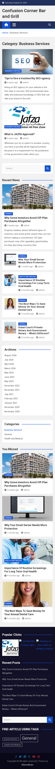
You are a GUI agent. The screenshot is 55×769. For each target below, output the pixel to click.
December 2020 (12, 407)
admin (26, 82)
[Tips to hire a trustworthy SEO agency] (27, 61)
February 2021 (11, 398)
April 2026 (9, 364)
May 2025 (9, 372)
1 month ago (27, 266)
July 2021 (8, 394)
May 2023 (9, 381)
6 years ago (12, 82)
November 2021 (12, 390)
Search (48, 168)
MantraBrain (27, 764)
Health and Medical (27, 277)
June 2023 (9, 377)
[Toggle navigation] (14, 24)
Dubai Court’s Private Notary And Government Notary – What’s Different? (33, 330)
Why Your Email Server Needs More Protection (32, 261)
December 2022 (12, 385)
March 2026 (10, 368)
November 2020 (12, 411)
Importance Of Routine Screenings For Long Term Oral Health (33, 283)
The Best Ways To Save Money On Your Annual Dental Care (31, 306)
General (8, 214)
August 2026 (10, 355)
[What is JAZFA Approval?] (27, 117)
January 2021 (10, 403)
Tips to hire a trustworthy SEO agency (27, 78)
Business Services (13, 71)
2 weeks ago (13, 225)
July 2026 (8, 359)
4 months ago (27, 290)
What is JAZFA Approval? (19, 134)
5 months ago (27, 314)
